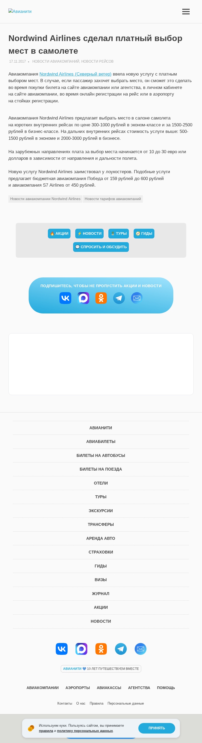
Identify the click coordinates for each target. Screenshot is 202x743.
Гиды (101, 566)
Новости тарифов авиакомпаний (113, 199)
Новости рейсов (97, 61)
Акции (101, 607)
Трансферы (101, 524)
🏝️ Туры (118, 233)
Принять (157, 728)
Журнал (100, 593)
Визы (101, 579)
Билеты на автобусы (101, 455)
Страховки (101, 552)
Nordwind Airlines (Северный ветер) (75, 74)
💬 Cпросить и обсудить (101, 247)
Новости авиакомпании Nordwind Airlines (45, 199)
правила (46, 731)
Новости (101, 621)
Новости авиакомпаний (55, 61)
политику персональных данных (85, 731)
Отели (101, 483)
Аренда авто (100, 538)
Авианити (100, 428)
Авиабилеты (100, 441)
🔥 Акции (59, 233)
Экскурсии (101, 510)
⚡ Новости (89, 233)
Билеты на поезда (101, 469)
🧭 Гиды (144, 233)
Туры (101, 497)
